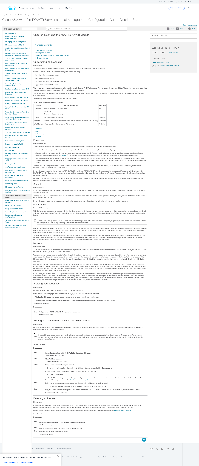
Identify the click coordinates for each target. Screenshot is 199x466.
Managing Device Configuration (16, 42)
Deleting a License (41, 58)
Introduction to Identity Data (14, 141)
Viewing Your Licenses (42, 53)
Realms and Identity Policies (14, 144)
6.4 (24, 29)
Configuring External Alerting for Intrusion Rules (16, 171)
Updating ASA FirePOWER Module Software (17, 201)
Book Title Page (10, 33)
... (3, 15)
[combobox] (29, 28)
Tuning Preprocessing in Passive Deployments (16, 123)
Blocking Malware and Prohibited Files (16, 154)
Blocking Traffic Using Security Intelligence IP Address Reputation (17, 54)
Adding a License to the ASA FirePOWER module (52, 55)
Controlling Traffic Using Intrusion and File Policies (16, 85)
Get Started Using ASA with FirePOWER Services (14, 37)
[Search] (48, 29)
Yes (155, 52)
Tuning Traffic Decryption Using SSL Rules (17, 108)
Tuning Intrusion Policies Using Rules (17, 132)
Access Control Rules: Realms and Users (16, 74)
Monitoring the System (13, 205)
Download (183, 29)
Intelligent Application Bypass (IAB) (17, 89)
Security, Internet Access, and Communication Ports (15, 226)
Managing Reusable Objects (14, 45)
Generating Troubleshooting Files (16, 212)
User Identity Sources (12, 147)
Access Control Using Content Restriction (15, 93)
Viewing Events (10, 164)
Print (193, 29)
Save (172, 29)
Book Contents (14, 29)
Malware (38, 136)
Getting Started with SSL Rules (15, 104)
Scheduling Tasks (11, 184)
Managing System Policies (14, 187)
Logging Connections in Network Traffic (16, 159)
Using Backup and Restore (14, 209)
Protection (38, 128)
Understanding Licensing (43, 50)
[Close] (58, 456)
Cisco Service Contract (170, 66)
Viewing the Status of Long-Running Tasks (17, 221)
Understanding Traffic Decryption (16, 97)
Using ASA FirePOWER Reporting (16, 180)
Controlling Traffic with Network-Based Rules (16, 64)
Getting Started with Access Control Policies (17, 49)
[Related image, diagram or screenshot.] (81, 428)
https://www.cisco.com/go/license (80, 380)
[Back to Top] (144, 439)
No (163, 52)
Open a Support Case (160, 62)
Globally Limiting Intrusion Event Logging (16, 136)
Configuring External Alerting (15, 167)
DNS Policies (9, 150)
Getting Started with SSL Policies (16, 100)
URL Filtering (39, 134)
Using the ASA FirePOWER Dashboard (14, 176)
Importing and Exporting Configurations (13, 216)
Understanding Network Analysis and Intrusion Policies (17, 113)
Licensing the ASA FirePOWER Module (15, 196)
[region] (30, 460)
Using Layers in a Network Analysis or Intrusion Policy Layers (17, 118)
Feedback (175, 52)
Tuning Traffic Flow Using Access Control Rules (16, 59)
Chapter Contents (44, 45)
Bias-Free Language (190, 25)
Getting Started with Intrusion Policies (15, 128)
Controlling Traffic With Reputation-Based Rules (17, 69)
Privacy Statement (9, 462)
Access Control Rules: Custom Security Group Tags (15, 79)
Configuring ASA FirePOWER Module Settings (17, 191)
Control (37, 131)
